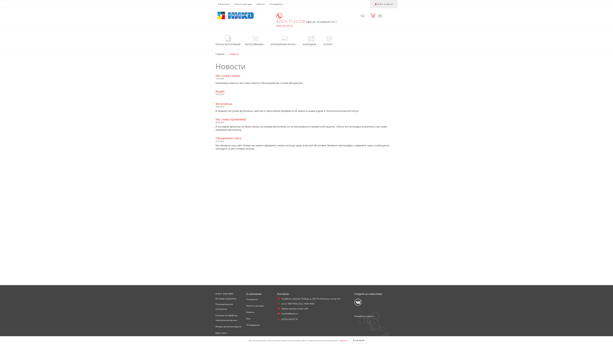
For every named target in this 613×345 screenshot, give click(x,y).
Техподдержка (276, 4)
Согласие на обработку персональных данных (226, 318)
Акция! (220, 91)
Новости (261, 4)
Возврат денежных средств (228, 326)
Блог (248, 318)
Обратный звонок (284, 25)
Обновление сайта (228, 138)
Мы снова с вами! (228, 76)
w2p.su (370, 316)
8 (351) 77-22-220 (291, 21)
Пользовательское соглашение (224, 306)
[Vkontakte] (362, 15)
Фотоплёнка (224, 104)
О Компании (224, 4)
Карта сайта (221, 333)
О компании (252, 299)
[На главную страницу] (238, 15)
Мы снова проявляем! (231, 119)
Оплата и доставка (243, 4)
